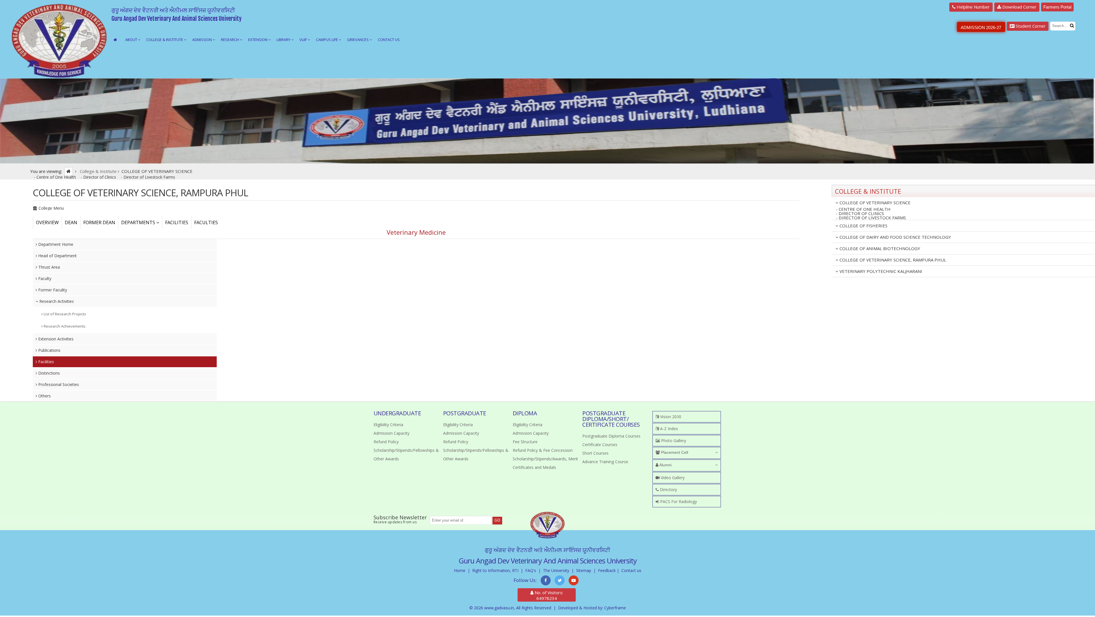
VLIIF (303, 39)
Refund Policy (386, 441)
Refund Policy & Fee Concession (543, 450)
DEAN (71, 222)
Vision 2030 (670, 416)
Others (44, 396)
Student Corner (1030, 26)
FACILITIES (176, 222)
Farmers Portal (1057, 7)
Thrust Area (48, 267)
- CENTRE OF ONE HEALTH (863, 209)
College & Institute (165, 39)
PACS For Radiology (678, 501)
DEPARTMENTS (138, 222)
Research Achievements (64, 326)
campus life (327, 39)
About (131, 39)
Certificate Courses (599, 444)
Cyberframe (615, 607)
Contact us (631, 570)
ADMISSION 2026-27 (981, 27)
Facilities (45, 361)
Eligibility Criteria (388, 424)
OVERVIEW (47, 222)
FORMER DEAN (99, 222)
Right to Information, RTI (495, 570)
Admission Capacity (391, 433)
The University (556, 570)
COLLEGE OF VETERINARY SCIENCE (874, 202)
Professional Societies (58, 384)
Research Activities (56, 301)
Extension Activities (55, 339)
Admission (202, 39)
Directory (668, 489)
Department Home (55, 244)
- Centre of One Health (55, 177)
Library (284, 39)
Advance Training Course (605, 461)
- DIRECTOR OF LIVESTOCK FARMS (871, 218)
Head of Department (57, 255)
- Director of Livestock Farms (148, 177)
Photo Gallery (673, 440)
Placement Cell (674, 452)
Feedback (607, 570)
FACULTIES (206, 222)
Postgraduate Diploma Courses (611, 436)
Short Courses (595, 453)
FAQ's (530, 570)
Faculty (44, 278)
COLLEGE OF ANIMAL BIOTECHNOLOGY (879, 248)
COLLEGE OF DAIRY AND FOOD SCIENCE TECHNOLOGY (894, 237)
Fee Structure (525, 441)
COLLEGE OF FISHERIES (862, 225)
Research (230, 39)
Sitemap (583, 570)
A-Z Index (668, 428)
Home (459, 570)
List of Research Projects (64, 313)
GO (497, 520)
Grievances (358, 39)
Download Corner (1019, 7)
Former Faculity (52, 290)
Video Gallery (672, 477)
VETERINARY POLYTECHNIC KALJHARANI (880, 271)
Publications (48, 350)
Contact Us (389, 39)
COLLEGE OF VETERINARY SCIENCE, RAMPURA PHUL (892, 260)
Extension (258, 39)
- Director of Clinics (99, 177)
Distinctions (48, 373)
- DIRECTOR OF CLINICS (860, 213)
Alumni (665, 465)
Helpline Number (973, 7)
